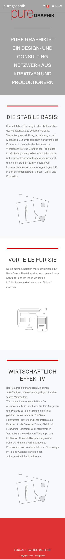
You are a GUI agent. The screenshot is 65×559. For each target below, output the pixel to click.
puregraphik (14, 5)
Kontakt (19, 549)
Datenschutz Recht (39, 549)
